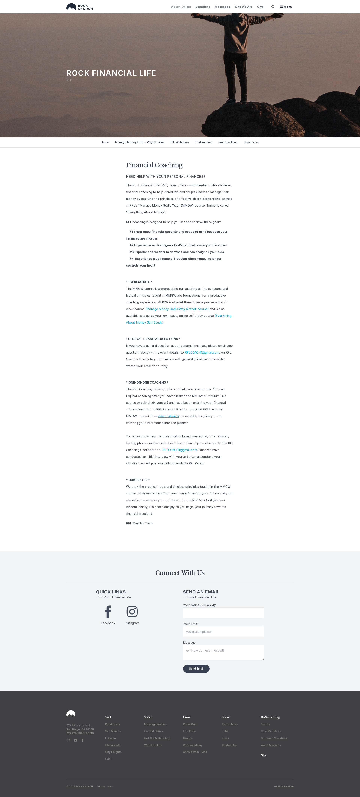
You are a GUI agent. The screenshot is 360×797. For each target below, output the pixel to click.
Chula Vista (113, 745)
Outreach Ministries (274, 738)
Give (260, 6)
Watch (148, 717)
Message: (189, 642)
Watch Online (181, 6)
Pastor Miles (230, 724)
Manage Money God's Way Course (139, 142)
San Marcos (113, 731)
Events (265, 724)
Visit (108, 717)
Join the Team (228, 142)
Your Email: (191, 624)
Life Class (189, 731)
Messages (222, 6)
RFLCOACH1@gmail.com (202, 352)
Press (225, 738)
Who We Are (244, 6)
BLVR (291, 786)
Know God (189, 724)
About (226, 717)
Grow (186, 717)
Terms (110, 786)
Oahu (108, 758)
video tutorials (168, 416)
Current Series (153, 731)
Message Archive (155, 724)
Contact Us (229, 745)
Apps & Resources (195, 752)
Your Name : (199, 605)
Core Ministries (271, 731)
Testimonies (203, 142)
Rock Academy (192, 745)
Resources (252, 142)
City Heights (113, 752)
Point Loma (112, 724)
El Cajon (110, 738)
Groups (188, 738)
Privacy (101, 786)
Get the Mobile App (157, 738)
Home (105, 142)
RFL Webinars (179, 142)
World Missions (271, 745)
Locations (202, 6)
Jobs (225, 731)
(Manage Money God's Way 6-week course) (177, 309)
